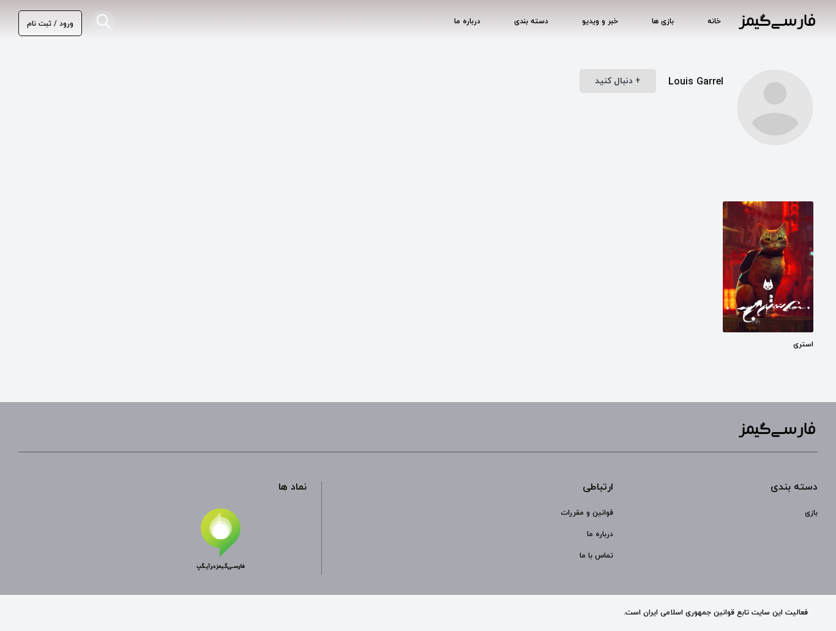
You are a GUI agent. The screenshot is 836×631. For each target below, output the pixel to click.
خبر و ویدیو (600, 21)
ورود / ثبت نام (50, 24)
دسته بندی (531, 21)
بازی (811, 513)
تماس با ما (596, 556)
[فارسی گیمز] (777, 23)
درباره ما (467, 21)
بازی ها (663, 21)
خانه (714, 21)
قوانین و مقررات (587, 513)
